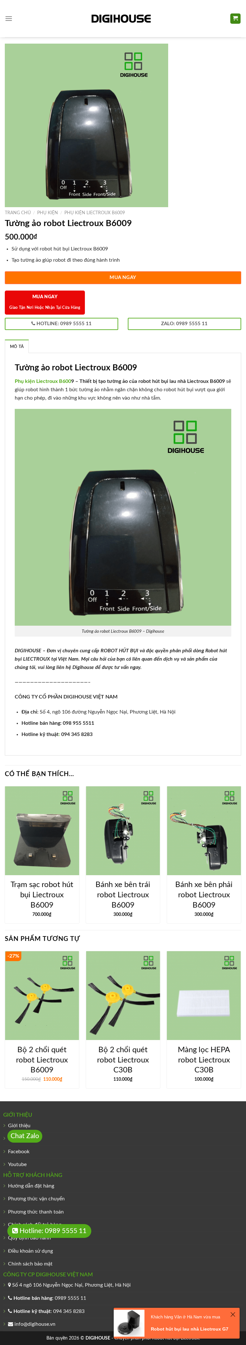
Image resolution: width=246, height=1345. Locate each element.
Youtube (17, 1164)
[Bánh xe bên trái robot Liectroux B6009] (123, 830)
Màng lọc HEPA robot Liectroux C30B (204, 1060)
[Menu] (8, 18)
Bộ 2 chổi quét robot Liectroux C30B (123, 1060)
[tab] (17, 346)
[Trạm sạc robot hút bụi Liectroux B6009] (42, 830)
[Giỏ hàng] (235, 18)
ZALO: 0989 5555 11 (184, 323)
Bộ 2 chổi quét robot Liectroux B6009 (42, 1060)
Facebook (18, 1151)
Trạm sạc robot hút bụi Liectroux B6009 (42, 895)
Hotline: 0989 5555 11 (52, 1231)
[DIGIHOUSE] (123, 18)
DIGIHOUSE (98, 1338)
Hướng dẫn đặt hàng (31, 1186)
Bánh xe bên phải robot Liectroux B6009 (204, 895)
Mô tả (17, 347)
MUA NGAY (123, 277)
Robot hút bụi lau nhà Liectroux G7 (189, 1329)
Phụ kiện (47, 213)
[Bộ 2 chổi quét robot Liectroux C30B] (123, 995)
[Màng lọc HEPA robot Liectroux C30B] (204, 995)
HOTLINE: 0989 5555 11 (63, 323)
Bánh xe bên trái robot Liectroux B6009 (122, 895)
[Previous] (5, 857)
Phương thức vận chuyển (36, 1198)
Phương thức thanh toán (36, 1211)
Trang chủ (18, 213)
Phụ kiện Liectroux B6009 (94, 213)
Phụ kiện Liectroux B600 (43, 381)
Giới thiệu (19, 1125)
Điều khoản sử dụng (30, 1251)
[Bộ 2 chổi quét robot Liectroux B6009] (42, 995)
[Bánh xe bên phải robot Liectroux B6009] (204, 830)
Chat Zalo (25, 1136)
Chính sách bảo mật (30, 1263)
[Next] (241, 857)
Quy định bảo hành (29, 1237)
